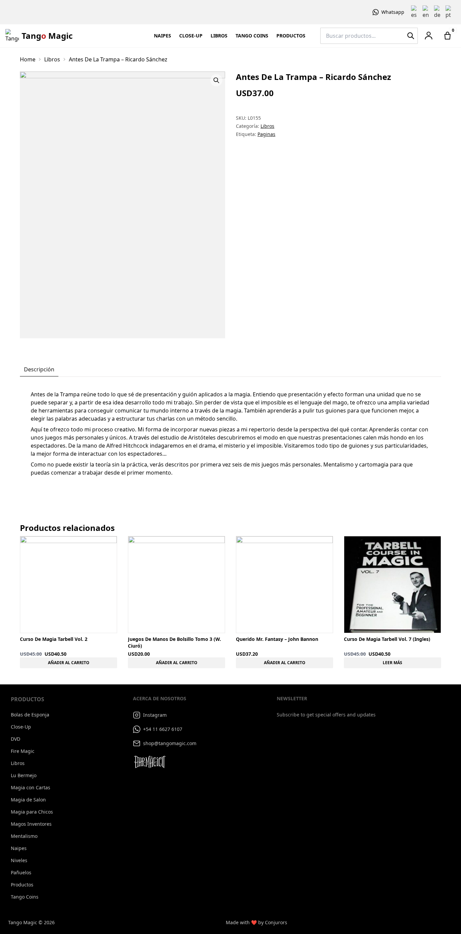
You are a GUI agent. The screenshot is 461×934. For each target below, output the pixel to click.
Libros (219, 35)
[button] (429, 36)
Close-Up (190, 35)
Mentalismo (24, 836)
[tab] (39, 370)
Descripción (39, 369)
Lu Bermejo (23, 775)
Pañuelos (21, 872)
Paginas (266, 134)
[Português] (450, 12)
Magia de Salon (28, 799)
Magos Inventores (31, 824)
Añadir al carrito (68, 663)
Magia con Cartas (30, 787)
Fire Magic (22, 751)
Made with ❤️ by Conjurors (256, 922)
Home (27, 59)
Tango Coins (252, 35)
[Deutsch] (438, 12)
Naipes (162, 35)
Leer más (392, 663)
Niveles (19, 860)
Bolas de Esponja (30, 714)
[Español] (415, 12)
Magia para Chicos (32, 812)
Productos (290, 35)
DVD (15, 739)
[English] (427, 12)
